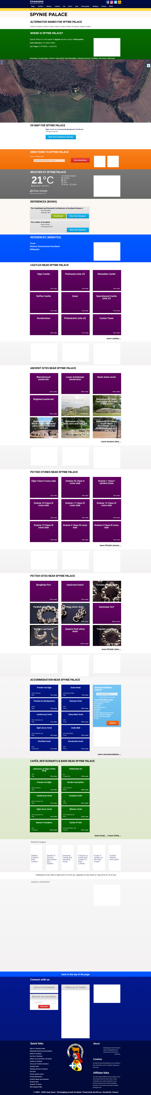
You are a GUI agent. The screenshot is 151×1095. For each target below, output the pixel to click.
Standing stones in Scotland (39, 1069)
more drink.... (114, 836)
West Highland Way (36, 1087)
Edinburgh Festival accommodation (41, 1051)
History (48, 6)
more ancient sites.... (111, 441)
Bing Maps (34, 58)
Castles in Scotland (36, 1061)
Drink (70, 6)
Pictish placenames (36, 1076)
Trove (32, 243)
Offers (111, 6)
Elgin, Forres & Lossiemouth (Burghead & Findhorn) (64, 129)
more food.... (101, 836)
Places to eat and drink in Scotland (41, 1059)
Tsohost (115, 1092)
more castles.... (114, 338)
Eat (64, 6)
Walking (95, 6)
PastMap (94, 58)
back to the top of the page (76, 974)
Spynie (57, 39)
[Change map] (148, 65)
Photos (103, 6)
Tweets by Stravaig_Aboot (69, 991)
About (96, 1043)
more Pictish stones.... (110, 545)
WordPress (97, 1092)
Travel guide (85, 6)
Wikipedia (34, 249)
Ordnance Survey (84, 58)
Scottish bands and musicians (39, 1079)
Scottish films (34, 1082)
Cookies (97, 1059)
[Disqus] (60, 906)
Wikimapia (111, 58)
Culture (57, 6)
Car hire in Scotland (36, 1056)
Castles (40, 6)
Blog (32, 6)
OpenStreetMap (70, 58)
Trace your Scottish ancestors (39, 1064)
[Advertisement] (106, 354)
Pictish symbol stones (37, 1074)
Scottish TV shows (36, 1084)
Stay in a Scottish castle (37, 1048)
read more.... (118, 1054)
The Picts (33, 1071)
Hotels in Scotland (35, 1053)
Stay (76, 6)
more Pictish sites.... (111, 649)
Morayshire (78, 39)
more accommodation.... (109, 754)
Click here (115, 1065)
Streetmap (102, 58)
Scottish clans (34, 1066)
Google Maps (43, 58)
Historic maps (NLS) (57, 58)
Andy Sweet (50, 1092)
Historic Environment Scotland (45, 246)
